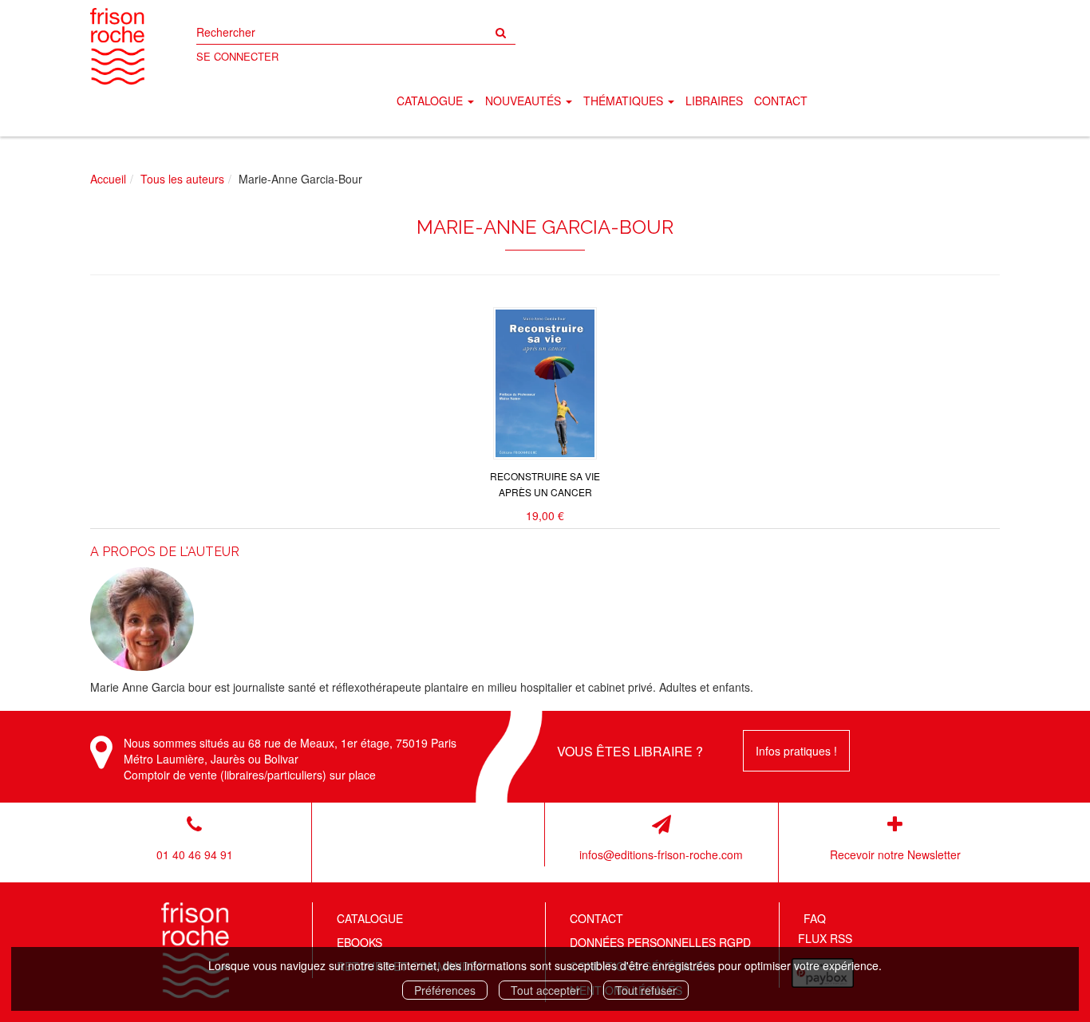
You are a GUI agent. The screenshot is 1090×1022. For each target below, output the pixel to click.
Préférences (445, 990)
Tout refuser (646, 990)
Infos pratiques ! (796, 751)
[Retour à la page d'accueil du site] (117, 46)
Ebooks (359, 942)
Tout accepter (545, 990)
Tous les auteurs (182, 179)
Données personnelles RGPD (660, 942)
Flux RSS (825, 938)
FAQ (815, 918)
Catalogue (370, 918)
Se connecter (237, 56)
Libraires (714, 101)
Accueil (108, 179)
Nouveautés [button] (524, 101)
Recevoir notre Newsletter (895, 854)
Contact (781, 101)
